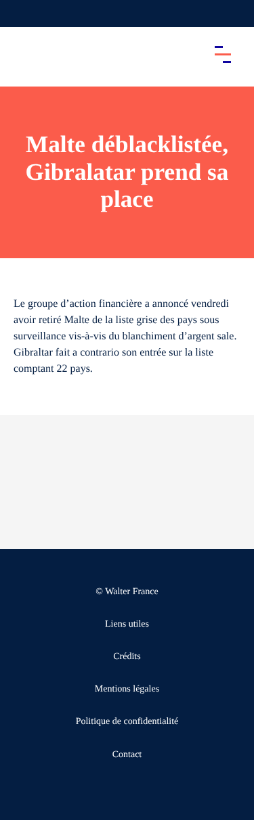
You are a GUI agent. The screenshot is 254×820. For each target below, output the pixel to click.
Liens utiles (127, 624)
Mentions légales (127, 689)
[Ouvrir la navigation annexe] (22, 13)
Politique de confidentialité (127, 722)
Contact (127, 755)
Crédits (126, 657)
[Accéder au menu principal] (222, 54)
